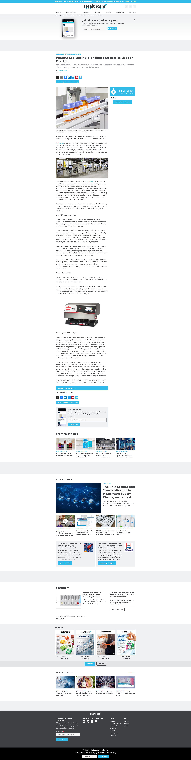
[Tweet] (72, 77)
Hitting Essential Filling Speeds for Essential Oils (64, 454)
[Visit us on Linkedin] (92, 721)
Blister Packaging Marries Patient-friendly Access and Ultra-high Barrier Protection (122, 602)
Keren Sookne (63, 70)
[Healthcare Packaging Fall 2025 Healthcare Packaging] (85, 642)
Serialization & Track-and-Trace (64, 529)
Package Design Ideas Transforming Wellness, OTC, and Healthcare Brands (84, 693)
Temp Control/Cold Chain (104, 529)
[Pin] (76, 77)
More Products (117, 609)
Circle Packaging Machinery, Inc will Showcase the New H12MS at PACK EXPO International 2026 (122, 594)
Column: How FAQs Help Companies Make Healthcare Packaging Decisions (84, 532)
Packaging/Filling (73, 54)
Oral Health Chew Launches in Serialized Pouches (123, 532)
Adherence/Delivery (122, 690)
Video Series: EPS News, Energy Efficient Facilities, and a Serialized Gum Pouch (64, 533)
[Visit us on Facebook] (84, 721)
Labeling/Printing (61, 690)
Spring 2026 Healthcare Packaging (64, 657)
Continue (103, 756)
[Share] (65, 77)
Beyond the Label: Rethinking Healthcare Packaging (63, 693)
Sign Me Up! (112, 29)
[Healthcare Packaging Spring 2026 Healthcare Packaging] (64, 642)
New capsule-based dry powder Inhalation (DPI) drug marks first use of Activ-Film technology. (95, 601)
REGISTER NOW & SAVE (107, 563)
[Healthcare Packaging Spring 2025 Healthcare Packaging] (105, 642)
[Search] (130, 6)
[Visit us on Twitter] (87, 721)
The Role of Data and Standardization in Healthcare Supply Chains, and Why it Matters (119, 492)
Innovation (60, 143)
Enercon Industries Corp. (65, 392)
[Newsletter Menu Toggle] (126, 6)
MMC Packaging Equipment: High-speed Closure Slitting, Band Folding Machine (124, 455)
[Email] (61, 77)
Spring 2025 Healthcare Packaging (105, 657)
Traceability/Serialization (124, 529)
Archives (101, 664)
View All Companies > (122, 102)
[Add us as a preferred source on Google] (80, 77)
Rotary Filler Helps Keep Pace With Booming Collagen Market (84, 455)
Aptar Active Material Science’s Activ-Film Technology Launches (92, 595)
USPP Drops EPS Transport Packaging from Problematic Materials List (105, 532)
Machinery (60, 54)
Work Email (71, 416)
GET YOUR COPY (65, 563)
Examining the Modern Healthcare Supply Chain (104, 693)
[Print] (57, 77)
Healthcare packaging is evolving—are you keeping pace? (125, 693)
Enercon (90, 182)
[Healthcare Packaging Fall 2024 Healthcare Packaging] (126, 642)
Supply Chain (107, 483)
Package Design (81, 690)
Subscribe (90, 664)
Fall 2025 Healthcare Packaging (85, 657)
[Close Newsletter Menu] (135, 20)
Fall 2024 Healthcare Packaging (126, 657)
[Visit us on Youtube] (96, 721)
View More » (131, 673)
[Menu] (134, 6)
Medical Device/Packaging (84, 529)
